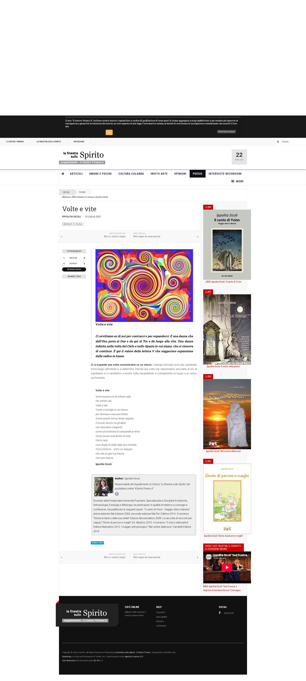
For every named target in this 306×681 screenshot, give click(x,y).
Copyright (161, 626)
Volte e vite (97, 543)
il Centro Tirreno (15, 142)
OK (109, 132)
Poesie (197, 173)
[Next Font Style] (84, 263)
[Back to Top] (3, 678)
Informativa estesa (226, 132)
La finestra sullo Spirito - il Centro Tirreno (132, 652)
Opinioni (180, 173)
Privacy (160, 621)
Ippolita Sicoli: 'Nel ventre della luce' (223, 451)
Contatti (160, 612)
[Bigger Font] (84, 258)
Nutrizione (79, 142)
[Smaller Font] (64, 258)
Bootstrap (66, 656)
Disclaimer (161, 617)
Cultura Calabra (131, 173)
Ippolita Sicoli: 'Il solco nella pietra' (223, 366)
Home (63, 174)
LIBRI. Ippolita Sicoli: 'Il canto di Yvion (223, 281)
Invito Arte (159, 173)
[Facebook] (117, 494)
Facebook (229, 613)
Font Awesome (68, 660)
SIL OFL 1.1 (98, 660)
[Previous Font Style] (64, 263)
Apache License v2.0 (134, 656)
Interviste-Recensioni (225, 173)
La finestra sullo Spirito (49, 142)
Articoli (76, 173)
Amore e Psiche (100, 173)
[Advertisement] (95, 57)
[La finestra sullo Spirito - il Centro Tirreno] (82, 157)
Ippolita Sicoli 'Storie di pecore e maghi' (223, 536)
